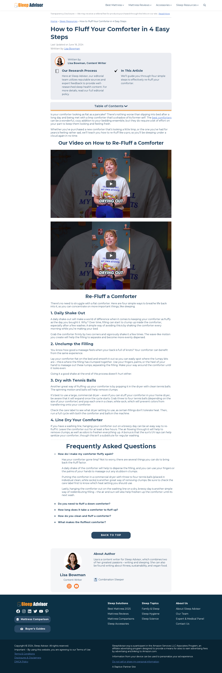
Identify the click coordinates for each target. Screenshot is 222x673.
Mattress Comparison (35, 619)
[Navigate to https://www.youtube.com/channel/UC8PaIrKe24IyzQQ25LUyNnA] (76, 586)
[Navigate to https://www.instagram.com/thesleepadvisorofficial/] (69, 586)
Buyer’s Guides (35, 628)
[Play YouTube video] (111, 184)
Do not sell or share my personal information (135, 661)
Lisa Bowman (72, 48)
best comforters (161, 117)
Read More (164, 13)
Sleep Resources (68, 21)
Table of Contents (108, 106)
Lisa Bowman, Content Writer (87, 63)
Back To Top (111, 535)
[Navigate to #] (205, 5)
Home (54, 21)
